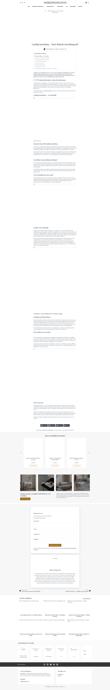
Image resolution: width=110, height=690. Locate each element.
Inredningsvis (22, 673)
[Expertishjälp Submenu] (55, 6)
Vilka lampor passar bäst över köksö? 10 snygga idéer (79, 634)
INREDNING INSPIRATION (47, 430)
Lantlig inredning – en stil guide (42, 56)
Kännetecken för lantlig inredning (42, 57)
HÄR (61, 314)
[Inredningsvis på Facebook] (20, 2)
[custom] (54, 664)
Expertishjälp (50, 6)
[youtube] (51, 664)
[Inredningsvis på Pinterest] (24, 2)
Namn (35, 529)
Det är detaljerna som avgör (41, 61)
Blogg (40, 430)
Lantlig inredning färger (40, 64)
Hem (29, 6)
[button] (21, 453)
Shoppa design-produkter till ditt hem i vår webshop (46, 68)
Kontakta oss (60, 674)
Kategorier (60, 6)
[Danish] (86, 2)
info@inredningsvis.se (24, 681)
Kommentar (36, 521)
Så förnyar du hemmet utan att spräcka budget (55, 634)
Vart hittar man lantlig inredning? (42, 59)
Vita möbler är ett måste (40, 66)
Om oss (59, 675)
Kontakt (80, 6)
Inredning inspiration (37, 6)
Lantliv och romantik (39, 63)
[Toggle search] (88, 2)
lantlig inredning (48, 90)
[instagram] (47, 664)
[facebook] (44, 664)
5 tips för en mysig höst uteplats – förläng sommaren (79, 615)
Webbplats (36, 539)
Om (67, 6)
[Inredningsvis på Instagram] (22, 2)
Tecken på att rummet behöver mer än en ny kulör (31, 634)
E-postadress (37, 534)
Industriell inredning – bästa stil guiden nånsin (52, 80)
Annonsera (73, 6)
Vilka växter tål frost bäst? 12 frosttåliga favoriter (55, 615)
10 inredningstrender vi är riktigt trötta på (31, 615)
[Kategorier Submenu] (64, 6)
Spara (48, 11)
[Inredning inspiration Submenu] (44, 6)
